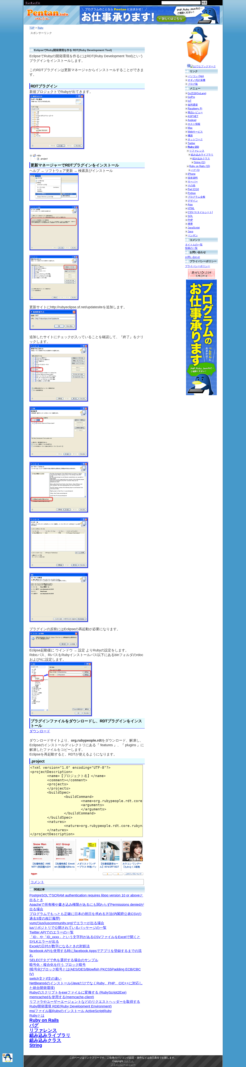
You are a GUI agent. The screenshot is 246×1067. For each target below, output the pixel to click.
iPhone (191, 173)
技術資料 (193, 177)
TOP (32, 27)
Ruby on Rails (44, 1020)
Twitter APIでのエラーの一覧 (51, 932)
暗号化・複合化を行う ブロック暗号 (57, 965)
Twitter (191, 143)
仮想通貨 (193, 104)
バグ (34, 1025)
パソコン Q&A (196, 76)
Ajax (190, 204)
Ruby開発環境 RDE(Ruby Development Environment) (70, 1006)
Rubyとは (36, 1015)
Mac (190, 127)
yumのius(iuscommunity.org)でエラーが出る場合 (66, 923)
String (35, 1045)
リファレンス (43, 1030)
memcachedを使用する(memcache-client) (61, 997)
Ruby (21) (193, 146)
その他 (191, 185)
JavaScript (194, 227)
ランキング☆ (32, 2)
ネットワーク (195, 139)
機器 (190, 135)
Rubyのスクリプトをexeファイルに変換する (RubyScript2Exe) (77, 992)
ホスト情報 (194, 124)
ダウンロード (39, 731)
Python (192, 193)
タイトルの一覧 (194, 244)
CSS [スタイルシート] (200, 212)
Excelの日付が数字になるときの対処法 (59, 946)
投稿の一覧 (191, 248)
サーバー (193, 181)
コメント (37, 882)
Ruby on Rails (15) (199, 166)
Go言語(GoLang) (197, 93)
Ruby (40, 27)
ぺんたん (129, 1061)
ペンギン (193, 235)
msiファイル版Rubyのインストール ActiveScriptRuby (70, 1011)
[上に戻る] (7, 1061)
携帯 (190, 223)
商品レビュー (195, 112)
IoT (189, 100)
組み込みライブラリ (50, 1035)
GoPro (191, 97)
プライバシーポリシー (197, 266)
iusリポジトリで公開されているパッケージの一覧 (67, 928)
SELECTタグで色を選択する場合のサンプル (63, 960)
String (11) (199, 162)
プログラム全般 (196, 196)
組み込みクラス (45, 1040)
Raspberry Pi (195, 108)
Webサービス (195, 131)
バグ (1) (195, 170)
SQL (190, 216)
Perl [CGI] (193, 189)
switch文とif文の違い (45, 978)
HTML (191, 208)
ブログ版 (193, 83)
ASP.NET (193, 116)
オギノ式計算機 (196, 80)
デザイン (193, 200)
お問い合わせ (192, 257)
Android (192, 120)
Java (190, 231)
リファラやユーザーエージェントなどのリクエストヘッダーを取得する (84, 1002)
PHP (190, 219)
